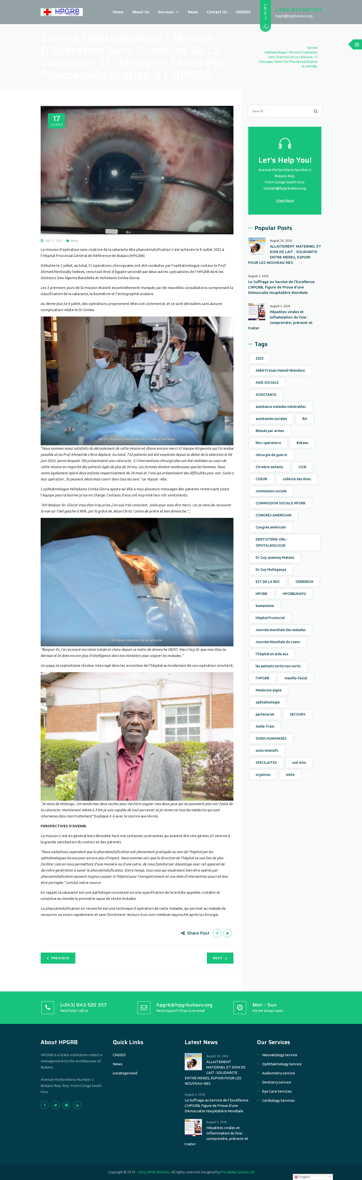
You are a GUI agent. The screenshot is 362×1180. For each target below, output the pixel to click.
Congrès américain (271, 527)
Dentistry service (276, 1082)
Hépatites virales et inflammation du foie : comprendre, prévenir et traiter (280, 320)
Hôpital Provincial (270, 618)
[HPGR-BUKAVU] (62, 12)
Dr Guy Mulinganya (271, 570)
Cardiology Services (278, 1100)
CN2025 (243, 12)
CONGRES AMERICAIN (273, 515)
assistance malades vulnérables (281, 407)
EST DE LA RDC (268, 582)
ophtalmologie (268, 702)
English (304, 1177)
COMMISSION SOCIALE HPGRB (280, 503)
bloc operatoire (268, 443)
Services (166, 12)
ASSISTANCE (266, 395)
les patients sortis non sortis (278, 666)
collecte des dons (297, 479)
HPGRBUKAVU (294, 594)
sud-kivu (299, 763)
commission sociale (271, 491)
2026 (142, 1172)
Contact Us (217, 12)
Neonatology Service (279, 1055)
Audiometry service (278, 1073)
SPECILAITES (266, 763)
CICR (302, 467)
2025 (259, 358)
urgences (263, 775)
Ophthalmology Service (282, 1064)
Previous (60, 958)
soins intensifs (267, 750)
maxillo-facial (296, 678)
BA (304, 419)
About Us (140, 12)
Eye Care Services (277, 1091)
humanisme (265, 606)
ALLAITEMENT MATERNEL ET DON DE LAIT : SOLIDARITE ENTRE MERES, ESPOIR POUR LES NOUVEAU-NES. (284, 254)
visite (290, 775)
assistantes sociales (271, 419)
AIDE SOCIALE (267, 382)
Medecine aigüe (268, 690)
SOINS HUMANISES (271, 738)
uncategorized (125, 1073)
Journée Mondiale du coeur (278, 642)
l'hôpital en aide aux (272, 654)
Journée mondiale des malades (281, 630)
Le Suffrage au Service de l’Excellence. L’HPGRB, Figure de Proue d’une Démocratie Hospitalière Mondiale (281, 287)
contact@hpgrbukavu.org (284, 188)
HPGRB (261, 594)
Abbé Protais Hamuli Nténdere (280, 370)
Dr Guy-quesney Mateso (275, 557)
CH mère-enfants (269, 467)
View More (285, 200)
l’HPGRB (262, 678)
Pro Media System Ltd (237, 1172)
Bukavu (302, 443)
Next (218, 958)
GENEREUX (304, 582)
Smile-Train (265, 726)
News (193, 12)
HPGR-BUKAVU (158, 1172)
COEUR (261, 479)
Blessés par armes (270, 431)
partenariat (265, 714)
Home (118, 12)
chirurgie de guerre (271, 455)
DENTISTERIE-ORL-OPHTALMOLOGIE (271, 542)
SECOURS (297, 714)
